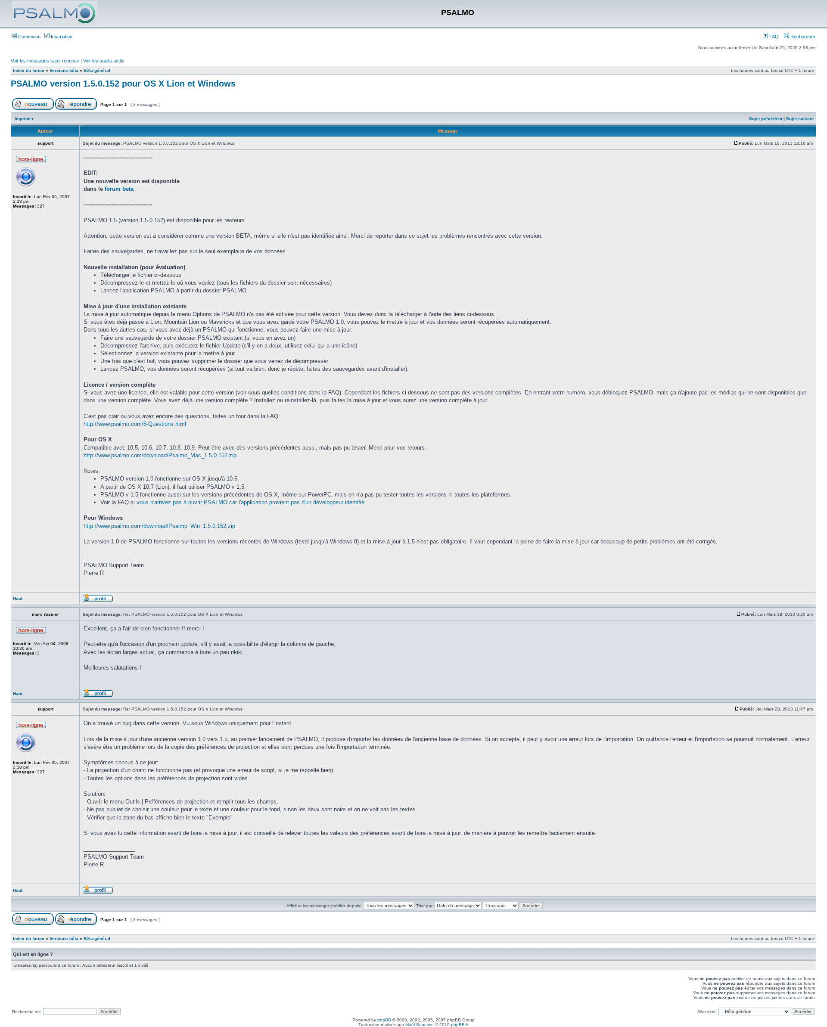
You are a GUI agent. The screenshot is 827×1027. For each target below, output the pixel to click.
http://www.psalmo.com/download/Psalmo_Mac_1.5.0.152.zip (160, 455)
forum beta (119, 189)
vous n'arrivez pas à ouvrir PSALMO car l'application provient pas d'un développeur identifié (250, 502)
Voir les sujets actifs (103, 60)
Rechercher (802, 36)
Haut (17, 598)
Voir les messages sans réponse (45, 60)
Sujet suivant (800, 118)
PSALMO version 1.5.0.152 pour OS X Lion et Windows (123, 83)
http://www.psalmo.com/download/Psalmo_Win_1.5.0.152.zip (159, 526)
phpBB (384, 1020)
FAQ (773, 36)
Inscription (61, 36)
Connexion (28, 36)
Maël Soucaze (419, 1024)
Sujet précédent (765, 118)
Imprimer (24, 118)
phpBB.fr (460, 1024)
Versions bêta (64, 70)
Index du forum (28, 70)
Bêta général (97, 70)
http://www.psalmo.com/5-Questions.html (135, 424)
